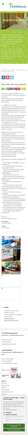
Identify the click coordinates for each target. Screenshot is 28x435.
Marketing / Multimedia (11, 414)
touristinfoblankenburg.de (9, 363)
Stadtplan (4, 387)
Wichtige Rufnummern (8, 392)
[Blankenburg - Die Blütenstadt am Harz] (17, 8)
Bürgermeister (5, 385)
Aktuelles (4, 383)
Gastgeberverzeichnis (21, 70)
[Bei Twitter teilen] (12, 79)
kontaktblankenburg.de (9, 344)
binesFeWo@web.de (9, 318)
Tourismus (6, 70)
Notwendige (8, 412)
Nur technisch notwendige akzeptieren (14, 425)
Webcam (4, 394)
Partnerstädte (5, 389)
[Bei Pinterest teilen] (8, 79)
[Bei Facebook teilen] (4, 79)
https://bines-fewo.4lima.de (11, 320)
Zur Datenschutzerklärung (10, 409)
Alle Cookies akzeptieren (14, 430)
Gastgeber (12, 70)
